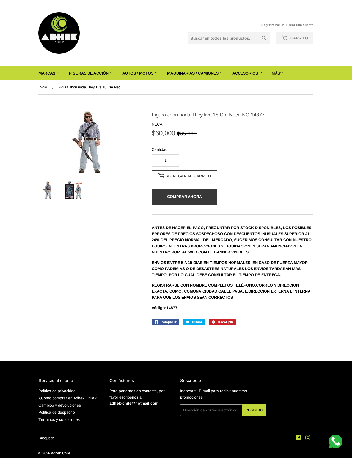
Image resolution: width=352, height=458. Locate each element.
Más (276, 73)
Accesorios (245, 73)
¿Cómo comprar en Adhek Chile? (67, 398)
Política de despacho (56, 412)
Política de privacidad (57, 391)
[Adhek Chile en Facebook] (298, 438)
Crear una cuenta (300, 25)
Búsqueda (46, 438)
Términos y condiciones (59, 419)
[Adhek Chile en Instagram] (308, 438)
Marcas (47, 73)
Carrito (298, 38)
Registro (254, 410)
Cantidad (159, 149)
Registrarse (270, 25)
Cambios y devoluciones (59, 405)
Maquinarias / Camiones (193, 73)
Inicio (42, 87)
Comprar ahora (184, 196)
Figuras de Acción (89, 73)
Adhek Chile (60, 453)
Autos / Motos (138, 73)
